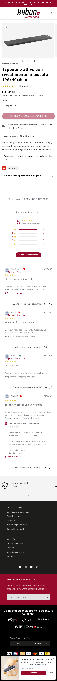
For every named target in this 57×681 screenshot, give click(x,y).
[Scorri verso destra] (34, 61)
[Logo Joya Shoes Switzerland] (26, 620)
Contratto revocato (16, 529)
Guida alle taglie (14, 507)
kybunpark (12, 556)
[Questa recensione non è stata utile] (49, 304)
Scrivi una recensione (28, 255)
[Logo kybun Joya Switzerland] (28, 627)
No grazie (50, 673)
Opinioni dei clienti (15, 543)
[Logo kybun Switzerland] (12, 620)
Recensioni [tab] (14, 199)
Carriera (10, 547)
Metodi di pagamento (17, 525)
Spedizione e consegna (18, 512)
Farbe (4, 100)
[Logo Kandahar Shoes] (43, 620)
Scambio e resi (14, 516)
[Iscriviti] (47, 597)
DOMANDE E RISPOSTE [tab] (36, 199)
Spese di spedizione (21, 96)
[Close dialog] (53, 658)
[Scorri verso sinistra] (22, 61)
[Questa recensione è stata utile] (45, 304)
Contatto (11, 539)
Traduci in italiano (14, 293)
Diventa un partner (15, 552)
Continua (33, 673)
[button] (6, 13)
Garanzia (11, 520)
